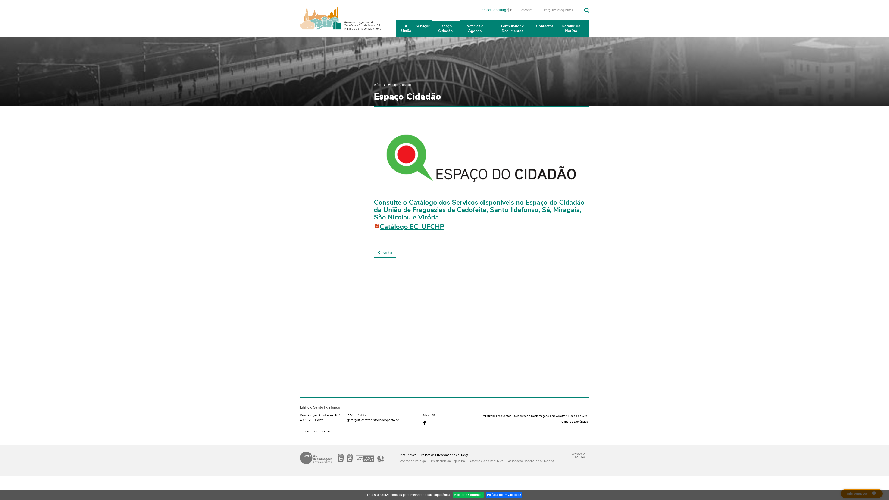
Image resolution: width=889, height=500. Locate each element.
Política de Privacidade (504, 495)
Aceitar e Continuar (468, 495)
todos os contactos (316, 431)
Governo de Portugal (412, 461)
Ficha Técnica (407, 455)
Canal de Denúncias (574, 421)
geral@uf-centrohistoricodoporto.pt (373, 420)
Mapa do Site (578, 416)
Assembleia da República (486, 461)
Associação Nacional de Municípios (531, 461)
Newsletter (559, 416)
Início (378, 85)
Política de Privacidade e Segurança (445, 455)
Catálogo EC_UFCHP (412, 227)
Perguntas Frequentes (496, 416)
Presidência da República (448, 461)
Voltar (388, 253)
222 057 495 (356, 415)
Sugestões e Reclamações (531, 416)
